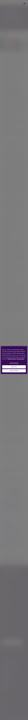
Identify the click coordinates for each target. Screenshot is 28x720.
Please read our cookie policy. (15, 359)
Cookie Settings (14, 363)
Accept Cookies (14, 370)
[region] (14, 360)
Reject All (14, 366)
